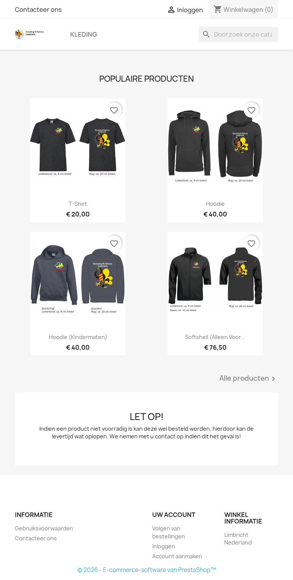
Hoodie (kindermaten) (78, 337)
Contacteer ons (38, 9)
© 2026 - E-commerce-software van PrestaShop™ (146, 570)
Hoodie (215, 203)
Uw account (173, 515)
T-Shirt (78, 203)
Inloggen (163, 546)
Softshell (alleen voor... (215, 337)
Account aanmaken (177, 556)
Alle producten (248, 378)
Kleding (83, 34)
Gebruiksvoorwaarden (44, 528)
